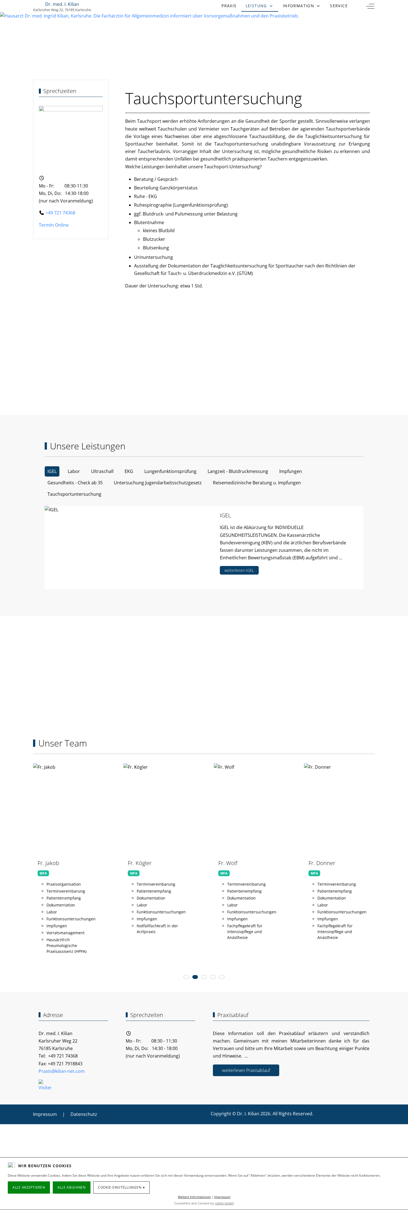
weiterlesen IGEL (239, 570)
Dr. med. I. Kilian (62, 4)
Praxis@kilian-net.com (62, 1071)
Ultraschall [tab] (102, 471)
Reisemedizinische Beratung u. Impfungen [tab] (257, 483)
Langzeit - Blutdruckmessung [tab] (238, 471)
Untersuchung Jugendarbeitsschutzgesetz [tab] (158, 483)
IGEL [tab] (52, 471)
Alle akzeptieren (28, 1187)
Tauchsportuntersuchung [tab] (74, 494)
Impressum (222, 1197)
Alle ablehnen (71, 1187)
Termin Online (54, 225)
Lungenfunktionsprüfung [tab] (170, 471)
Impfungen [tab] (290, 471)
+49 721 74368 (59, 213)
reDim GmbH (224, 1203)
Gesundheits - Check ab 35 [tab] (75, 483)
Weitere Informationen (194, 1197)
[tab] (186, 977)
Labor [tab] (74, 471)
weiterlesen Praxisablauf (246, 1070)
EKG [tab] (129, 471)
